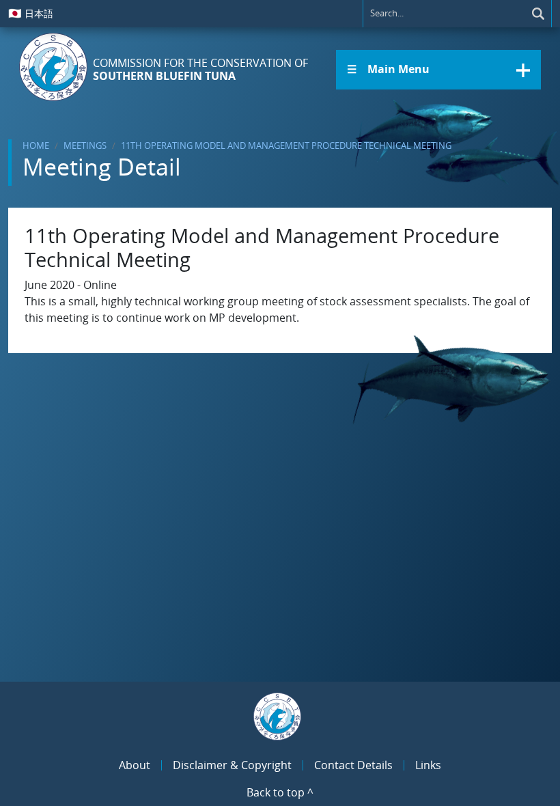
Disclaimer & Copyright (232, 765)
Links (428, 765)
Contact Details (353, 765)
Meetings (85, 145)
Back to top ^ (280, 792)
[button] (438, 69)
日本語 (30, 12)
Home (36, 145)
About (134, 765)
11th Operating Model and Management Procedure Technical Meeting (286, 145)
